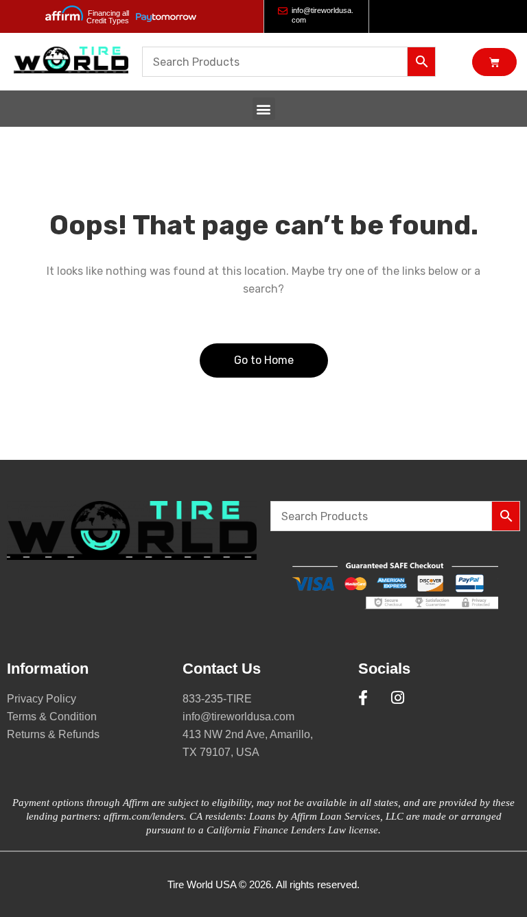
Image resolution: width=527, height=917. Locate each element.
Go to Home (264, 360)
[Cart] (494, 62)
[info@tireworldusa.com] (283, 11)
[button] (264, 108)
